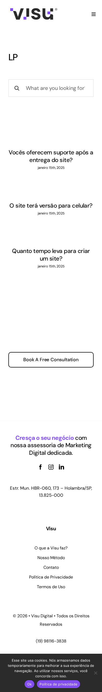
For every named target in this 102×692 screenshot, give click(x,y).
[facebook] (40, 467)
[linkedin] (61, 467)
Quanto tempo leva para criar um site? (51, 254)
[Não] (95, 672)
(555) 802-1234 (64, 397)
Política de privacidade (58, 684)
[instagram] (51, 467)
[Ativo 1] (33, 10)
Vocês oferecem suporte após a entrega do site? (51, 156)
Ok (29, 684)
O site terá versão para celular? (51, 205)
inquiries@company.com (52, 381)
